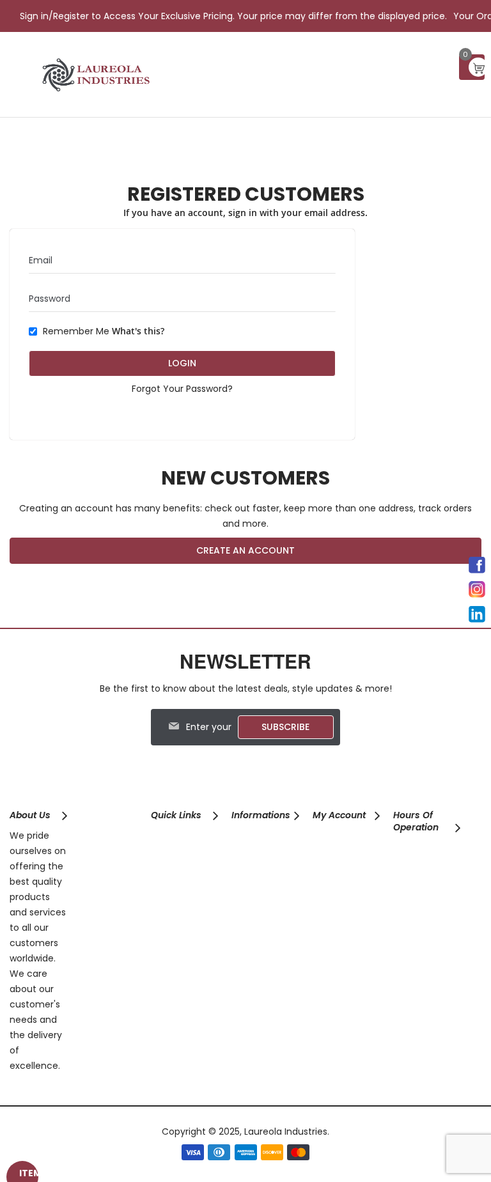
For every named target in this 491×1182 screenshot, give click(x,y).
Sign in (34, 16)
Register (71, 16)
